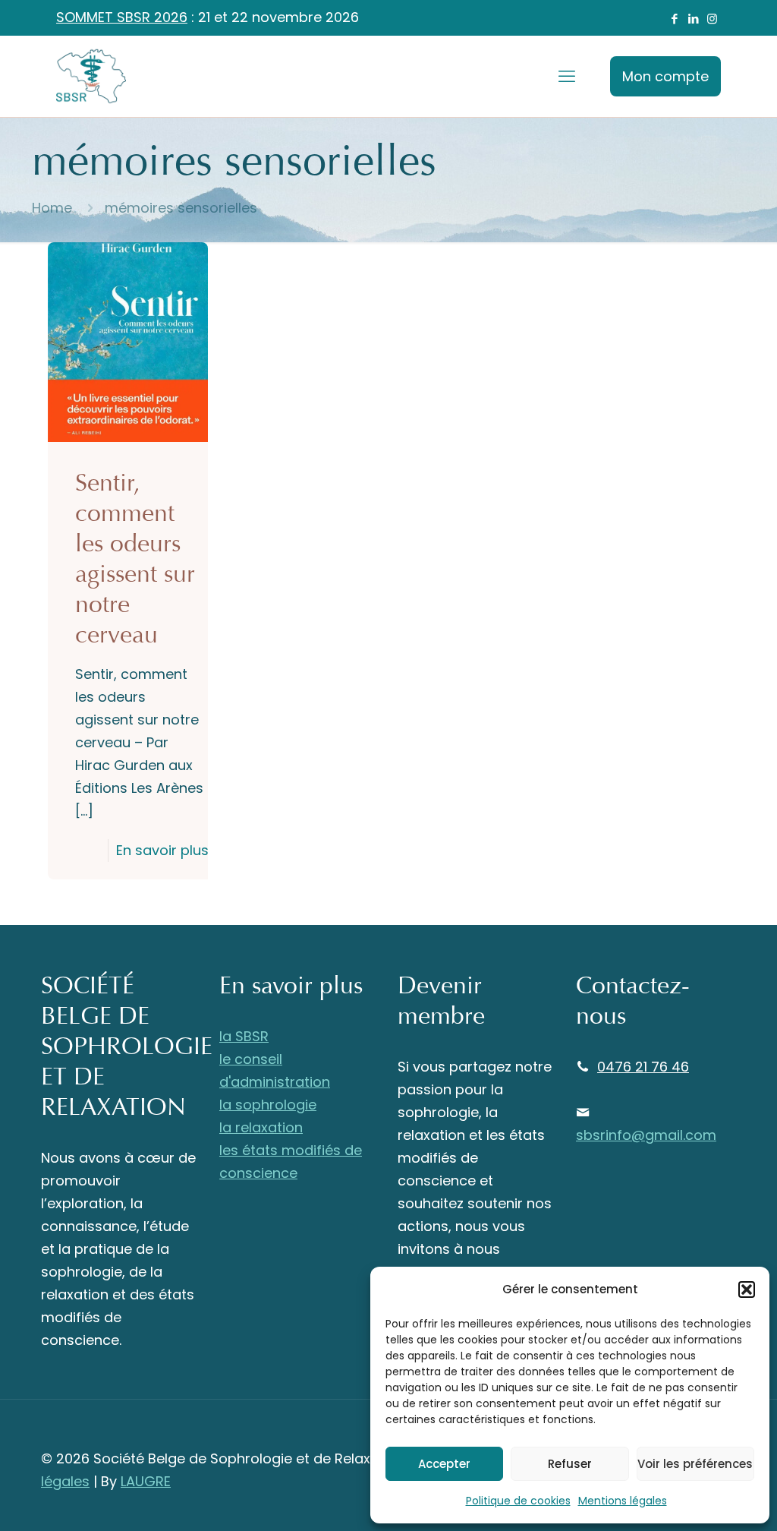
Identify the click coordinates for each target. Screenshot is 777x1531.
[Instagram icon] (712, 19)
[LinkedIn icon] (693, 19)
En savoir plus (162, 850)
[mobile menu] (567, 77)
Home (52, 207)
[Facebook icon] (674, 19)
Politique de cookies (518, 1500)
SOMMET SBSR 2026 (121, 17)
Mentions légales (622, 1500)
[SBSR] (91, 76)
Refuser (570, 1464)
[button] (746, 1289)
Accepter (444, 1464)
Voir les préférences (695, 1464)
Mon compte (665, 76)
